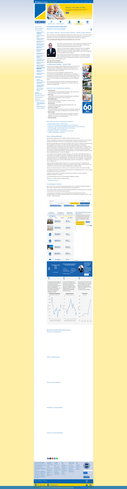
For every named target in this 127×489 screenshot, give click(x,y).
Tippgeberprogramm (64, 470)
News (82, 2)
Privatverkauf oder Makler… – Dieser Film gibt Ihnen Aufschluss (60, 130)
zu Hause (71, 2)
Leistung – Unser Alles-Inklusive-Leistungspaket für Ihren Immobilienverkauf (63, 125)
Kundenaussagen (71, 467)
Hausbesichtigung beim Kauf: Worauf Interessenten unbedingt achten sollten (40, 468)
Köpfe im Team (38, 26)
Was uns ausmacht (39, 28)
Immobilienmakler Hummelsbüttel (40, 60)
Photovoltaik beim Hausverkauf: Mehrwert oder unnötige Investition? (40, 472)
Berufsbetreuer (78, 466)
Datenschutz (45, 480)
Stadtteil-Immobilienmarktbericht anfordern (56, 132)
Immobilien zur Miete (57, 469)
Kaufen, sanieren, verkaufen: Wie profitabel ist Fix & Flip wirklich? (40, 474)
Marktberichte (63, 466)
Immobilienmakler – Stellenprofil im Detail (41, 103)
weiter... (67, 12)
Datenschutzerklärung (83, 487)
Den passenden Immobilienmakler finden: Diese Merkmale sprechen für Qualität (40, 476)
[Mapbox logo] (76, 260)
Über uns (79, 23)
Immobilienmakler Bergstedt (40, 47)
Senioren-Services (50, 468)
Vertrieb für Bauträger (78, 465)
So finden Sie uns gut (40, 95)
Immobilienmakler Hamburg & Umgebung (40, 33)
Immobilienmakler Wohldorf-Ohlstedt (40, 50)
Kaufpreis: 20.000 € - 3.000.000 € (83, 204)
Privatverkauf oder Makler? (50, 473)
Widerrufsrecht (85, 475)
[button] (48, 458)
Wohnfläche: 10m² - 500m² (55, 204)
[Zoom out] (75, 228)
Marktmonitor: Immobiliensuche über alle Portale (56, 473)
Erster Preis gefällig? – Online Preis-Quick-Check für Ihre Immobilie (61, 128)
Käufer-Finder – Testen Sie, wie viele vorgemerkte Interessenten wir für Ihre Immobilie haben (66, 126)
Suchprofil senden (57, 468)
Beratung (69, 23)
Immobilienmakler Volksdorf (40, 42)
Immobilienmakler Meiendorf (41, 68)
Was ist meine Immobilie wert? (49, 470)
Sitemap (36, 480)
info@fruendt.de (53, 485)
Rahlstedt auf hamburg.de (53, 180)
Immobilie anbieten (60, 23)
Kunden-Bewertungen (40, 80)
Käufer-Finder (77, 2)
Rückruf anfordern (64, 123)
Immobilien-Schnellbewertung (64, 465)
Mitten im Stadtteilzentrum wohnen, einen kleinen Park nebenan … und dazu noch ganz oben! (40, 465)
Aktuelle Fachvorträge (63, 474)
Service (87, 23)
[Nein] (125, 487)
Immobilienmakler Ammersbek (40, 74)
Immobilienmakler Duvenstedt (40, 54)
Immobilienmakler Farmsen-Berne (40, 66)
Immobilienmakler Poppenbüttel (40, 39)
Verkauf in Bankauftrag (78, 469)
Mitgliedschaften (39, 97)
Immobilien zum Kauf (56, 465)
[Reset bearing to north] (75, 229)
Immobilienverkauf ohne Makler (64, 469)
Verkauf (48, 465)
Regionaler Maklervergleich (71, 469)
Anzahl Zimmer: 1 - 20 (68, 204)
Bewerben (86, 2)
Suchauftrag (56, 470)
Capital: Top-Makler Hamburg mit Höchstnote (40, 85)
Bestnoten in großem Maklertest (71, 471)
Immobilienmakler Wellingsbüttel (40, 44)
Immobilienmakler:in (41, 106)
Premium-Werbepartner (38, 93)
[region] (83, 243)
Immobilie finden (51, 23)
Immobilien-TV (63, 471)
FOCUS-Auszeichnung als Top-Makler (40, 89)
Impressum (40, 480)
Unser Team (71, 464)
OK (75, 487)
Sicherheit (37, 99)
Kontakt (90, 2)
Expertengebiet (71, 465)
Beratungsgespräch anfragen (54, 123)
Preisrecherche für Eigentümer (50, 475)
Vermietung (48, 467)
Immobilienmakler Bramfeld (40, 63)
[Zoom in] (75, 226)
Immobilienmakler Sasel (40, 36)
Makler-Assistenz (41, 108)
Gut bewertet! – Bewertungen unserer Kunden (57, 129)
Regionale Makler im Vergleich (41, 83)
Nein (78, 487)
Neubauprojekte (56, 466)
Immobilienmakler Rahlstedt (40, 71)
